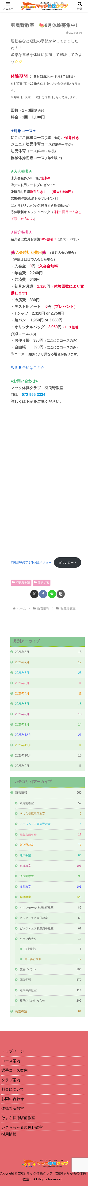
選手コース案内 (14, 1070)
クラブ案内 (10, 1080)
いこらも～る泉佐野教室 (22, 1127)
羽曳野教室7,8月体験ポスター (31, 562)
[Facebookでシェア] (43, 594)
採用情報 (8, 1134)
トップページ (12, 1051)
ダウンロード (67, 562)
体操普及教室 (12, 1108)
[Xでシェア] (34, 594)
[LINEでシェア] (52, 594)
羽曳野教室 (23, 582)
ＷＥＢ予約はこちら (28, 368)
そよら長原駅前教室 (18, 1118)
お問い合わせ (12, 1099)
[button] (61, 594)
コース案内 (10, 1061)
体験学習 (43, 582)
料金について (12, 1089)
